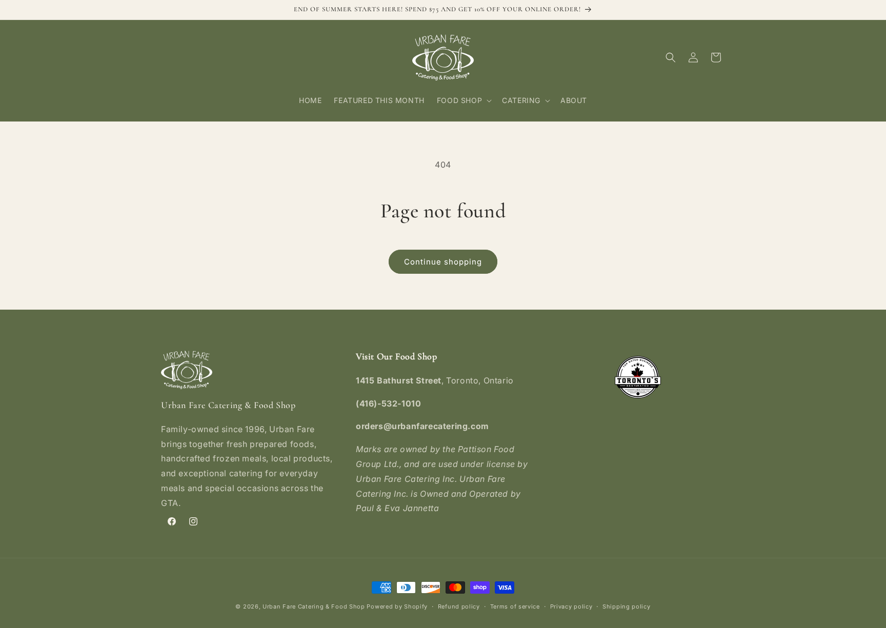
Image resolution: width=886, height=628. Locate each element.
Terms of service (515, 606)
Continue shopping (443, 262)
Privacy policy (571, 606)
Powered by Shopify (397, 606)
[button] (463, 100)
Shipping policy (626, 606)
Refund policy (459, 606)
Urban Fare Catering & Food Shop (314, 606)
